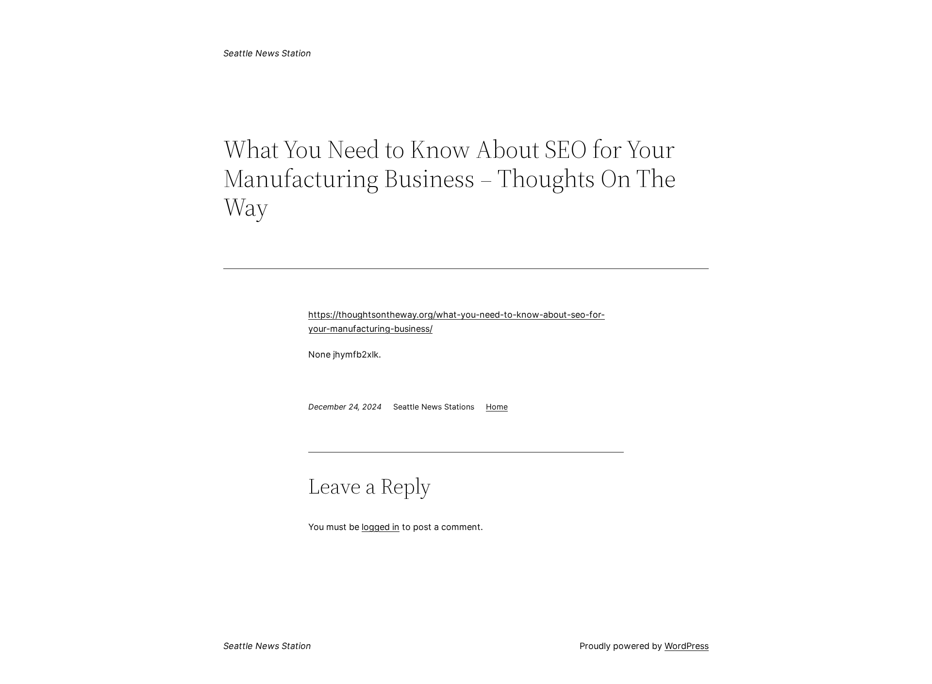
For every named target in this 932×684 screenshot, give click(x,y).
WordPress (687, 646)
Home (497, 406)
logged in (380, 527)
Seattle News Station (267, 53)
